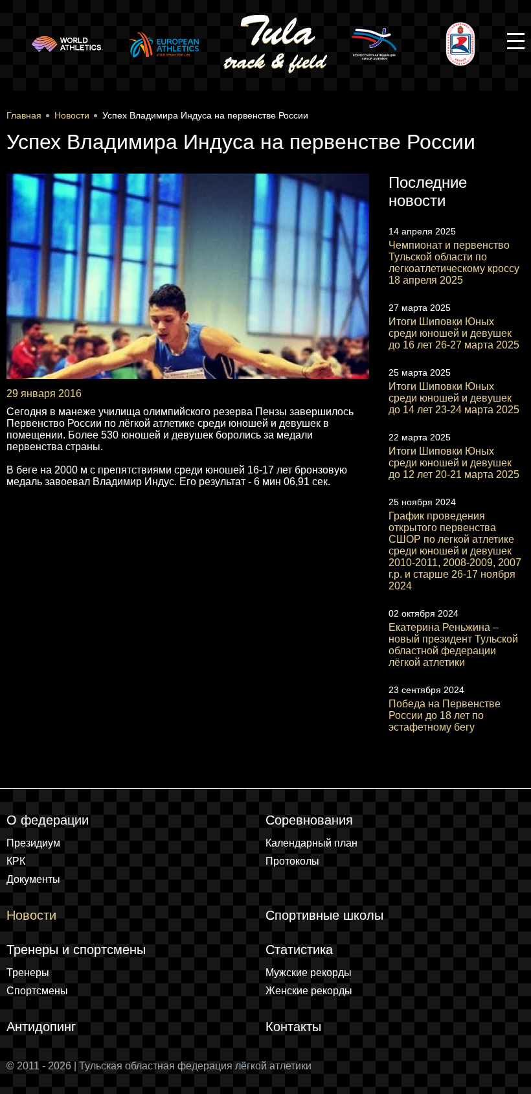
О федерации (47, 820)
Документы (33, 879)
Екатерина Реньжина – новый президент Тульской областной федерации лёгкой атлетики (453, 645)
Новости (31, 915)
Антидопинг (41, 1027)
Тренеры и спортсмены (76, 949)
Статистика (299, 949)
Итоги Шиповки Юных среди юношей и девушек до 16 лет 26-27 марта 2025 (454, 333)
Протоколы (292, 861)
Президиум (33, 843)
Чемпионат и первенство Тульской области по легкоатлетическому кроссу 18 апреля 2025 (454, 263)
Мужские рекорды (309, 972)
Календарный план (311, 843)
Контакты (293, 1027)
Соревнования (309, 820)
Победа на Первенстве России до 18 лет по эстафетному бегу (445, 715)
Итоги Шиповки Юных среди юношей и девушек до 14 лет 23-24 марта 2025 (454, 398)
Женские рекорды (309, 990)
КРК (15, 861)
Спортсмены (37, 990)
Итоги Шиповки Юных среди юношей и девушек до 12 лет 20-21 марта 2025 (454, 463)
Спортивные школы (324, 915)
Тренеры (27, 972)
